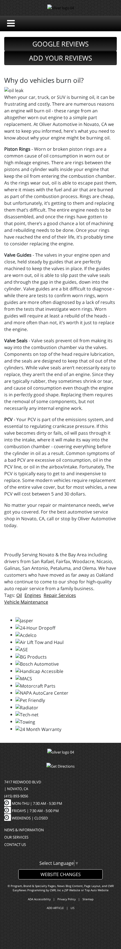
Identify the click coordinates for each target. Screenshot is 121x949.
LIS (72, 908)
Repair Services (60, 595)
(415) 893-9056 (16, 796)
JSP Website (72, 890)
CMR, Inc (55, 890)
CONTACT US (15, 844)
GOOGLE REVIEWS (60, 43)
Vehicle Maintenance (26, 602)
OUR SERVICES (16, 837)
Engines (32, 595)
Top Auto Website (97, 890)
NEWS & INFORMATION (24, 829)
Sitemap (87, 899)
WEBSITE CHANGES (61, 874)
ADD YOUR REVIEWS (60, 58)
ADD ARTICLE (55, 908)
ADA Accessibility (39, 899)
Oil (19, 595)
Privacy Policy (66, 899)
